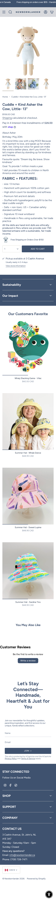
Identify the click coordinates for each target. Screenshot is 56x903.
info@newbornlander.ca (22, 855)
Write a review (28, 660)
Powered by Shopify (36, 878)
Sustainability (11, 284)
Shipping (7, 117)
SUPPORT (9, 807)
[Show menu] (4, 12)
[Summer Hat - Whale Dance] (28, 421)
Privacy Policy (11, 758)
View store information (16, 265)
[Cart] (52, 12)
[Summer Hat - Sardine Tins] (28, 570)
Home (5, 96)
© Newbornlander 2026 (13, 878)
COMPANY (10, 818)
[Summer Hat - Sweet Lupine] (28, 496)
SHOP (6, 796)
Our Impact (10, 295)
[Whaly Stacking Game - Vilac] (28, 347)
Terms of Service (28, 758)
